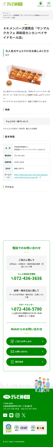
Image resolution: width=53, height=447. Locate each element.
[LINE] (11, 415)
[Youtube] (5, 415)
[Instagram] (17, 415)
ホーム (5, 13)
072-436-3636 (13, 408)
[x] (24, 415)
